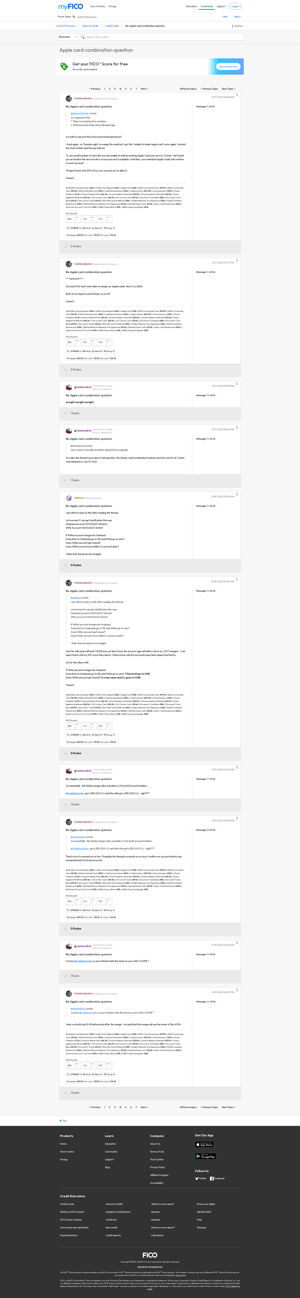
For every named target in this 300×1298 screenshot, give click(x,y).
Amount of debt (114, 1204)
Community (207, 6)
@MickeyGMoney (80, 113)
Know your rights (206, 1204)
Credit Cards (112, 25)
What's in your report (162, 1204)
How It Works (97, 6)
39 (207, 954)
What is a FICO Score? (72, 1211)
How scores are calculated (74, 1227)
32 (207, 271)
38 (207, 829)
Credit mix (111, 1219)
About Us (155, 1143)
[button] (237, 93)
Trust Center (157, 1159)
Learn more (180, 1275)
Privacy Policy (157, 1167)
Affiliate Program (159, 1175)
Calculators (157, 1235)
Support (221, 6)
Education (191, 6)
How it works (67, 1151)
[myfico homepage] (71, 6)
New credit (111, 1227)
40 (208, 1001)
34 (207, 438)
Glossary (201, 1227)
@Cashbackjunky (75, 793)
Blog (107, 1167)
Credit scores (67, 1204)
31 (207, 106)
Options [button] (238, 25)
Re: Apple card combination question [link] (145, 25)
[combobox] (161, 37)
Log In (235, 6)
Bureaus (155, 1211)
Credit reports (113, 1235)
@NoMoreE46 (78, 836)
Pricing (112, 6)
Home (63, 1143)
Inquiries (155, 1219)
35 (207, 505)
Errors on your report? (163, 1227)
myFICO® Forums (87, 17)
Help (225, 16)
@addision (76, 597)
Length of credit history (118, 1211)
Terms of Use (157, 1151)
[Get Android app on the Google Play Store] (205, 1156)
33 (207, 395)
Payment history (69, 1235)
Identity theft (204, 1211)
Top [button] (64, 1120)
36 (207, 590)
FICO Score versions (71, 1219)
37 (207, 778)
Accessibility (156, 1182)
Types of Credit (90, 25)
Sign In (237, 16)
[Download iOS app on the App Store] (204, 1144)
